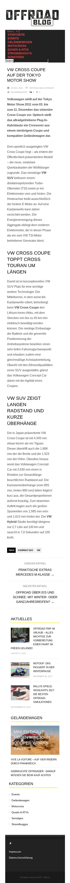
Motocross (18, 806)
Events (16, 794)
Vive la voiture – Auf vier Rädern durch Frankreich (34, 761)
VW (38, 550)
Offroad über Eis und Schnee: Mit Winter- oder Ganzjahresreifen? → (35, 597)
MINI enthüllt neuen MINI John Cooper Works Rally (32, 740)
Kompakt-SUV (25, 550)
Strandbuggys (20, 824)
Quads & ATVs (20, 812)
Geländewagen (19, 92)
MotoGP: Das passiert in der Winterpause (43, 667)
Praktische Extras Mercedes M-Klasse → (35, 572)
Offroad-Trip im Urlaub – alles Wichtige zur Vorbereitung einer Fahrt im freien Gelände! (33, 638)
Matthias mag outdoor (41, 88)
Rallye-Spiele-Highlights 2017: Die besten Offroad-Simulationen (44, 694)
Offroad (46, 877)
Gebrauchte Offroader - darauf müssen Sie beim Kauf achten (33, 773)
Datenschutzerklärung (20, 857)
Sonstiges (17, 818)
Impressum (15, 851)
